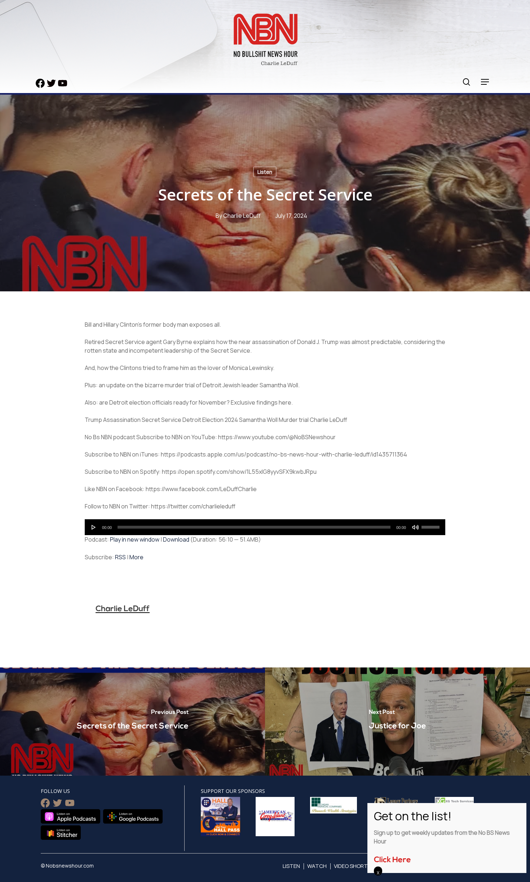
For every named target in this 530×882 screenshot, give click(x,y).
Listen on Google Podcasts (133, 816)
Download (176, 539)
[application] (265, 527)
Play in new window (134, 539)
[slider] (431, 524)
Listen (264, 171)
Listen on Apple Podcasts (70, 816)
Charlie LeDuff (242, 216)
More (136, 557)
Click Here (392, 860)
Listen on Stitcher (61, 832)
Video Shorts (352, 866)
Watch (317, 866)
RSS (120, 557)
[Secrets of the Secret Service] (132, 721)
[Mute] (415, 527)
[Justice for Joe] (397, 721)
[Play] (93, 527)
